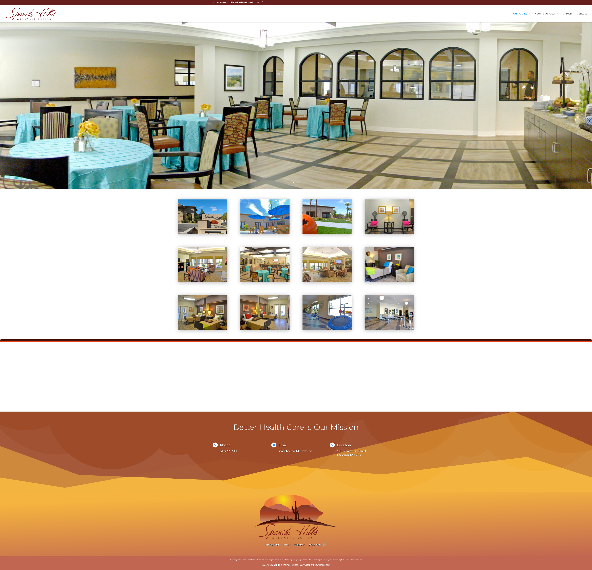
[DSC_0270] (265, 281)
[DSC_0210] (327, 281)
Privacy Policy (314, 544)
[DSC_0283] (389, 281)
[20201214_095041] (202, 233)
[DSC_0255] (327, 329)
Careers (568, 13)
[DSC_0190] (265, 233)
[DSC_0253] (389, 329)
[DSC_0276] (265, 329)
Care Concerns (272, 544)
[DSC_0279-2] (202, 329)
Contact (582, 13)
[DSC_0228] (327, 233)
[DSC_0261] (389, 233)
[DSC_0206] (202, 281)
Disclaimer (299, 544)
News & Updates (545, 13)
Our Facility (520, 13)
